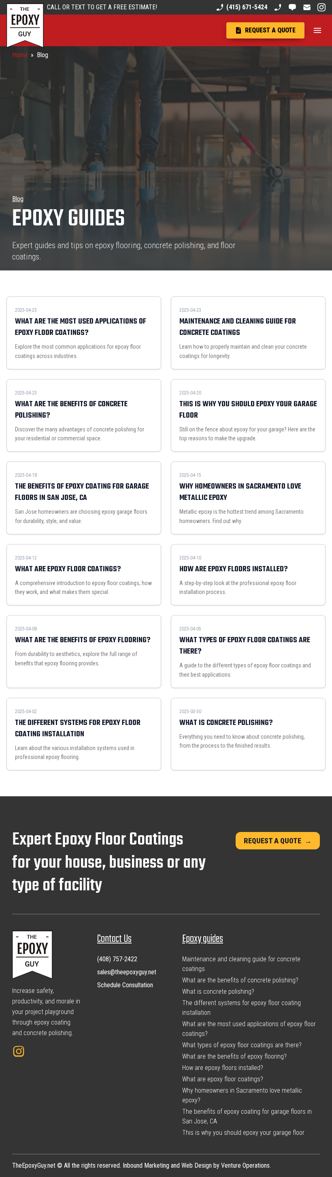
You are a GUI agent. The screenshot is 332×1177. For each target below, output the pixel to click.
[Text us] (292, 7)
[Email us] (307, 7)
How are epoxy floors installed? (222, 1068)
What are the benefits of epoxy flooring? (234, 1056)
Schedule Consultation (125, 985)
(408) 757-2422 (117, 959)
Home (20, 55)
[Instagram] (321, 7)
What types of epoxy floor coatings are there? (242, 1045)
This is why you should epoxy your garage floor (243, 1132)
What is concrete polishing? (218, 991)
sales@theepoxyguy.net (126, 972)
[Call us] (278, 7)
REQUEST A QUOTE (278, 840)
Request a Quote (270, 30)
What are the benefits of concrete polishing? (240, 980)
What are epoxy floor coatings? (222, 1079)
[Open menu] (317, 30)
